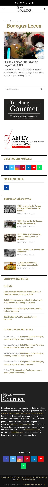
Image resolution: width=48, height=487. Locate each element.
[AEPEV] (24, 149)
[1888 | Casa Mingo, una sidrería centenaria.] (10, 253)
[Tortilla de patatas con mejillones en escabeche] (10, 266)
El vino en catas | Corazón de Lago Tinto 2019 (21, 63)
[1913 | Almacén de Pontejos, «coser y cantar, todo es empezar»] (10, 238)
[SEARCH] (41, 89)
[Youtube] (29, 3)
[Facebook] (15, 3)
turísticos (13, 424)
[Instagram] (21, 3)
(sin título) (8, 286)
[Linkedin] (26, 3)
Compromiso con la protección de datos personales (20, 477)
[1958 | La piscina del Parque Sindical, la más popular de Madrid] (10, 209)
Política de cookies (28, 480)
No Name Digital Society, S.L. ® (34, 484)
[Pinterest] (23, 3)
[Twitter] (18, 3)
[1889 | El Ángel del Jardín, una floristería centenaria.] (10, 224)
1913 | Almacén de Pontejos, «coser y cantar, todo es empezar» (29, 236)
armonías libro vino (32, 430)
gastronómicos (25, 424)
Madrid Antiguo (17, 432)
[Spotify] (32, 3)
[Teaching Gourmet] (24, 119)
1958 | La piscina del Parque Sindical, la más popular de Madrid (29, 208)
